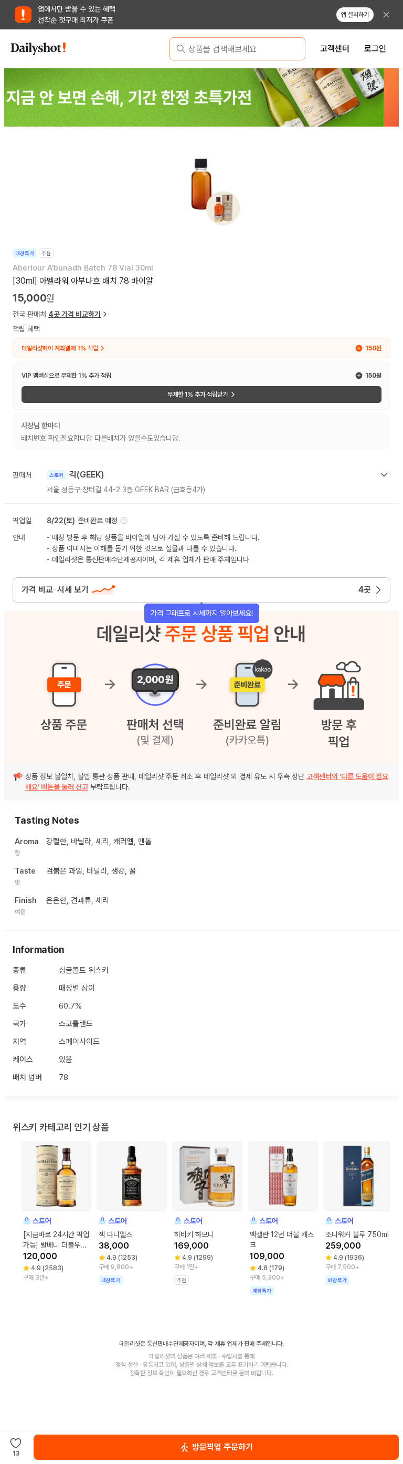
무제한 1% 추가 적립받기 (197, 394)
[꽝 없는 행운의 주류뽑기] (201, 97)
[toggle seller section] (384, 475)
